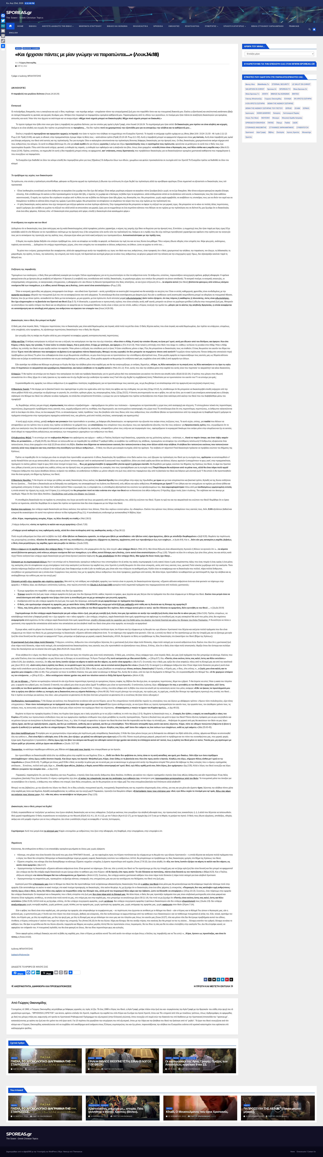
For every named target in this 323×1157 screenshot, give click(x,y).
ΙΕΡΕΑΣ (289, 108)
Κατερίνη (276, 113)
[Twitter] (3, 20)
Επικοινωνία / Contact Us (306, 1152)
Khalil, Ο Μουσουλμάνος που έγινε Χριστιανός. (197, 1112)
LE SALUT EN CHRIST (301, 84)
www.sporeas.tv (252, 94)
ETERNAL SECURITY (280, 84)
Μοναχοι (275, 118)
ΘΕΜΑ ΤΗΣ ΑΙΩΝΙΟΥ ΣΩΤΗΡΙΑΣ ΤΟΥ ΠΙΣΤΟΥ (264, 108)
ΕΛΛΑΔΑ (287, 99)
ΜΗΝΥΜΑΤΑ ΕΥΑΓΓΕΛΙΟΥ (90, 26)
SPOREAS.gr (19, 12)
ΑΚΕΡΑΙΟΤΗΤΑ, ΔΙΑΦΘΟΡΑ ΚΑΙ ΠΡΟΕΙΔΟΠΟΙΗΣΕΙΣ (43, 986)
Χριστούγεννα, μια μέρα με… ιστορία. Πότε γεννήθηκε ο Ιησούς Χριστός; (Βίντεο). (115, 1110)
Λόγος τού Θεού (252, 118)
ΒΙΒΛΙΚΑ (33, 26)
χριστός (249, 137)
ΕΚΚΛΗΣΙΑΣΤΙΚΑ (140, 26)
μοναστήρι (306, 132)
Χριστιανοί (250, 132)
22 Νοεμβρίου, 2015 (177, 1116)
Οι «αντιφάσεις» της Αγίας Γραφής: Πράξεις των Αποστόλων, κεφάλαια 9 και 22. (196, 1062)
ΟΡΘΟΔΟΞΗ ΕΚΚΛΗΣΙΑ (255, 123)
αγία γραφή (261, 132)
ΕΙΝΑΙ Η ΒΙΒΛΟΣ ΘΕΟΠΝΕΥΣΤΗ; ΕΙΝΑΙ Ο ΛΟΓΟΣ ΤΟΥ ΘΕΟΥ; (119, 1062)
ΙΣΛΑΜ (297, 108)
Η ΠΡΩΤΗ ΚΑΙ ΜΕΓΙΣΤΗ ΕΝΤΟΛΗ (212, 986)
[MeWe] (3, 25)
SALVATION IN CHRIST (255, 89)
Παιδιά (287, 123)
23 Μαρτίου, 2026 (21, 1116)
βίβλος (271, 132)
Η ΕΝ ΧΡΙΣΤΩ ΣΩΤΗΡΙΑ (255, 103)
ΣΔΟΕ (295, 123)
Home (292, 1152)
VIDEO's (91, 1058)
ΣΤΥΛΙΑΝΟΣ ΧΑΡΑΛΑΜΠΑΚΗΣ (281, 127)
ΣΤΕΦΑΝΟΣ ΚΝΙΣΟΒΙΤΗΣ (256, 127)
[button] (310, 29)
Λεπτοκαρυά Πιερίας (291, 113)
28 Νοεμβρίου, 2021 (100, 1116)
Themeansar (77, 1152)
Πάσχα (279, 123)
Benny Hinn (250, 84)
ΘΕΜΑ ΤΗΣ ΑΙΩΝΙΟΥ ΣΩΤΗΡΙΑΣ (280, 103)
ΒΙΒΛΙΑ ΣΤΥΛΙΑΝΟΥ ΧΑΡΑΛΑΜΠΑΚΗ (267, 26)
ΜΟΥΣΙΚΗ (265, 118)
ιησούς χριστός (293, 132)
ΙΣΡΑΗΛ (306, 108)
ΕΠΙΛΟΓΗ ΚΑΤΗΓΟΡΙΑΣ (234, 26)
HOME (20, 26)
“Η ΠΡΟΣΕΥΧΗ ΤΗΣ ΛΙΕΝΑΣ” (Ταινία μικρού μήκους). (272, 1110)
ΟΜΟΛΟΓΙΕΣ (174, 26)
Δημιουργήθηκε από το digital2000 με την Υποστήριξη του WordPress (31, 1152)
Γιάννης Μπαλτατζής (254, 99)
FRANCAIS (294, 26)
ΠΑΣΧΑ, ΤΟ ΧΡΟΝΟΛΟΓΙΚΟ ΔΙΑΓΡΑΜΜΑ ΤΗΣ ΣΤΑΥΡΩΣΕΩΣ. (41, 1062)
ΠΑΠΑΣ (271, 123)
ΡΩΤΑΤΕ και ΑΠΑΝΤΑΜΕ (188, 1058)
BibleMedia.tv (263, 84)
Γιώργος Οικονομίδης (27, 63)
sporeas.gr (271, 89)
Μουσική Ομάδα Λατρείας (292, 118)
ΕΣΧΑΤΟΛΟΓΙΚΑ (192, 26)
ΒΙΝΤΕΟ (295, 94)
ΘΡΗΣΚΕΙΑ (158, 26)
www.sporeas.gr (300, 89)
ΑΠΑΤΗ (265, 94)
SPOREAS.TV (284, 89)
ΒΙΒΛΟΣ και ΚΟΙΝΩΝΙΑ (117, 26)
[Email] (3, 30)
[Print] (3, 35)
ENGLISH (13, 33)
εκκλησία (280, 132)
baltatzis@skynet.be (20, 955)
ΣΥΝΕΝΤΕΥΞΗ (302, 127)
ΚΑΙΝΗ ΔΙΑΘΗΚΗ (263, 113)
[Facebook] (3, 15)
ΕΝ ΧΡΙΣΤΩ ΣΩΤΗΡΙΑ (302, 99)
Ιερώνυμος (250, 113)
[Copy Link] (3, 40)
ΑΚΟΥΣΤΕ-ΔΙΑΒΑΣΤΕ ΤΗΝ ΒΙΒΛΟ (57, 26)
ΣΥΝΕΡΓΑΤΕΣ (211, 26)
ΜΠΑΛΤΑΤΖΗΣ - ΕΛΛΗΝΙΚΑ (31, 48)
